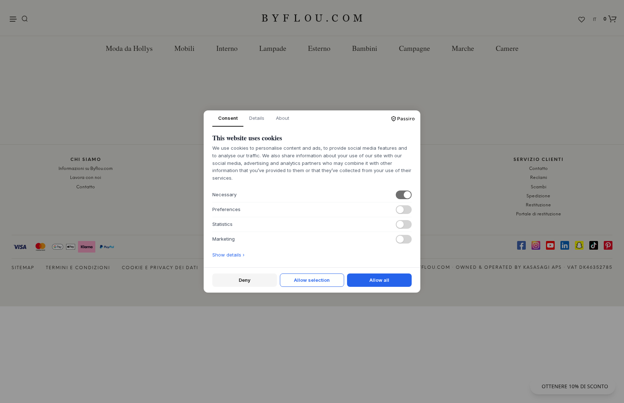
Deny (245, 280)
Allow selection (312, 280)
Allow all (379, 280)
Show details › (228, 255)
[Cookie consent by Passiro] (403, 118)
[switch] (404, 194)
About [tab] (282, 118)
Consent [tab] (228, 118)
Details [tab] (256, 118)
